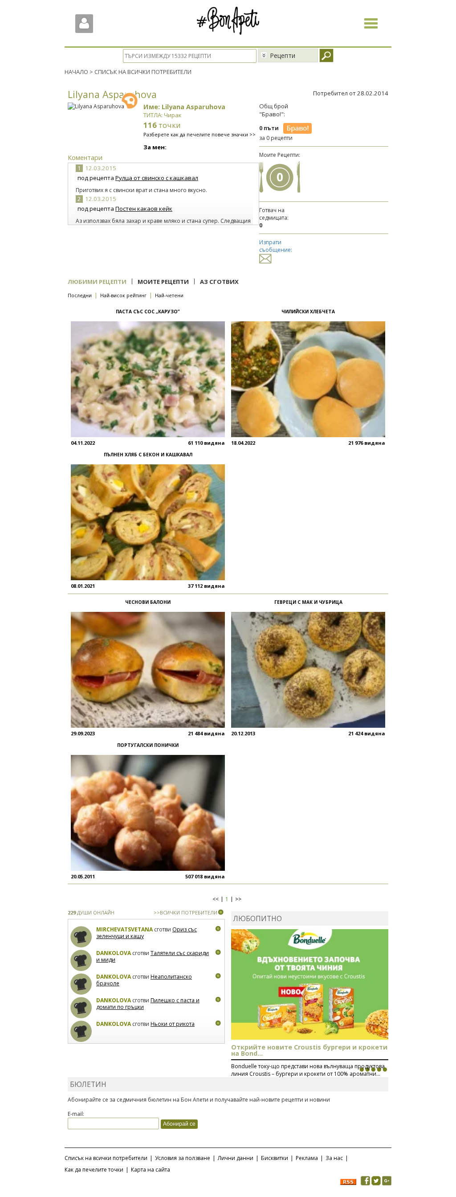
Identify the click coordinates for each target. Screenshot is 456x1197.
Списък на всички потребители (106, 1158)
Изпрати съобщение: (275, 246)
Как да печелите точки (94, 1169)
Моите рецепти (163, 282)
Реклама (307, 1158)
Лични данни (235, 1158)
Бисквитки (274, 1158)
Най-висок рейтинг (123, 295)
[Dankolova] (81, 961)
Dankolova (113, 953)
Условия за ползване (182, 1158)
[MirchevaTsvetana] (81, 937)
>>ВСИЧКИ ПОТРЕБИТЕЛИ (185, 912)
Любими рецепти (97, 282)
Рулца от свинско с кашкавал (156, 178)
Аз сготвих (219, 282)
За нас (334, 1158)
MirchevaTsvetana (124, 929)
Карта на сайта (150, 1169)
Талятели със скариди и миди (152, 956)
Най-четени (169, 295)
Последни (80, 295)
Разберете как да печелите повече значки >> (199, 134)
